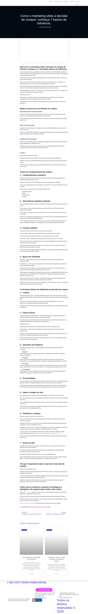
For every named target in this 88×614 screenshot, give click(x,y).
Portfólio (72, 1)
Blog (78, 1)
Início (50, 1)
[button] (54, 507)
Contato (77, 4)
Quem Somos (58, 1)
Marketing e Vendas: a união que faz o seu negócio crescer (56, 559)
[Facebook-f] (37, 600)
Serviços (66, 1)
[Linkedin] (40, 600)
